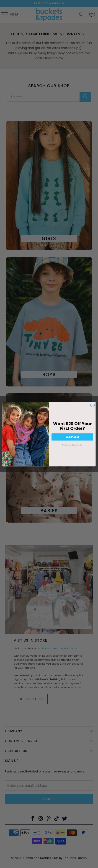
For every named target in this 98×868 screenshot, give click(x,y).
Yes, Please (72, 436)
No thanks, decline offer (72, 445)
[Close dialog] (92, 405)
